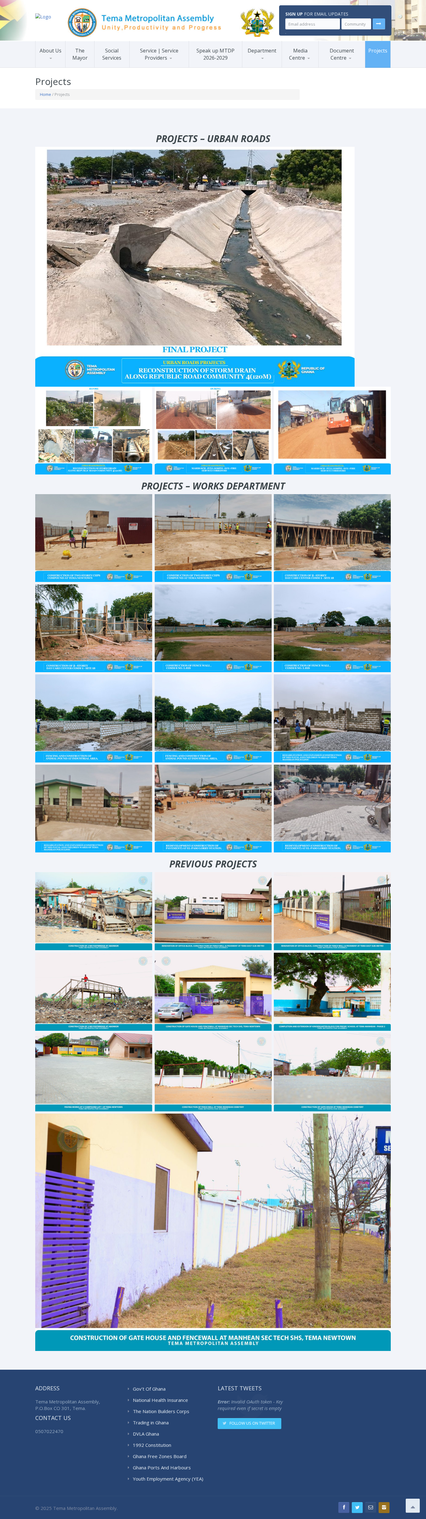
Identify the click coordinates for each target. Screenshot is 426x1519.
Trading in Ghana (151, 1422)
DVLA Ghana (146, 1434)
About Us (50, 50)
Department (262, 50)
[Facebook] (343, 1507)
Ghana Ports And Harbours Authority (162, 1467)
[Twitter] (357, 1507)
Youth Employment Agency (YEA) (168, 1479)
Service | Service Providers (159, 54)
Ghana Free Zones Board (159, 1456)
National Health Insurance (160, 1400)
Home (45, 94)
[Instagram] (384, 1507)
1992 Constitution (152, 1445)
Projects (377, 50)
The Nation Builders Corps (161, 1411)
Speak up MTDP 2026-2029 (215, 54)
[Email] (370, 1507)
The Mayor (80, 54)
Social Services (111, 54)
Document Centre (342, 54)
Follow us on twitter (252, 1423)
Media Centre (298, 54)
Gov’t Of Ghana (149, 1389)
